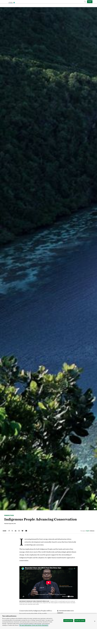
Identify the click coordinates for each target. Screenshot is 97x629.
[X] (12, 531)
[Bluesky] (22, 531)
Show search (85, 1)
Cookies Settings (68, 620)
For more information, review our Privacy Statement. (34, 625)
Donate (89, 1)
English (87, 530)
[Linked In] (15, 531)
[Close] (94, 621)
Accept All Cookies (79, 620)
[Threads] (19, 531)
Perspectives (9, 515)
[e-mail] (26, 531)
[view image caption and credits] (95, 508)
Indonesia (92, 530)
